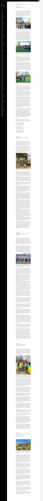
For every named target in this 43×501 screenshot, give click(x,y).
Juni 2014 (2, 75)
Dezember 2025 (2, 16)
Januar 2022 (2, 42)
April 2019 (2, 57)
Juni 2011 (2, 90)
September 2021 (2, 45)
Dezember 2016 (2, 66)
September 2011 (2, 88)
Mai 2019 (2, 56)
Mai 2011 (2, 91)
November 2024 (2, 23)
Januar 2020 (2, 54)
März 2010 (2, 99)
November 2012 (2, 81)
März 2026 (2, 14)
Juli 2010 (1, 97)
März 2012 (2, 85)
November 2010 (2, 94)
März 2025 (2, 20)
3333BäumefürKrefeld (4, 0)
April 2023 (2, 32)
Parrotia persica (20, 7)
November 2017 (2, 63)
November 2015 (2, 69)
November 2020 (2, 50)
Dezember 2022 (2, 35)
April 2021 (2, 47)
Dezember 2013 (2, 78)
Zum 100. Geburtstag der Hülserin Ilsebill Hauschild (23, 435)
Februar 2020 (2, 53)
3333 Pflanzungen (18, 6)
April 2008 (2, 112)
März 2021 (2, 48)
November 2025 (2, 17)
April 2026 (2, 13)
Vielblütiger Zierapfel (22, 137)
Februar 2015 (2, 72)
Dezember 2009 (2, 100)
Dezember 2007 (2, 115)
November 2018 (2, 59)
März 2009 (2, 106)
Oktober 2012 (2, 82)
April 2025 (2, 19)
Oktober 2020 (2, 51)
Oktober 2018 (2, 60)
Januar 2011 (2, 93)
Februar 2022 (2, 41)
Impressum (2, 7)
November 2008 (2, 109)
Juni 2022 (2, 38)
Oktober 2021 (2, 44)
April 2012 (2, 84)
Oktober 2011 (2, 87)
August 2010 (2, 96)
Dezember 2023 (2, 29)
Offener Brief (2, 4)
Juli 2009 (1, 103)
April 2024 (2, 26)
